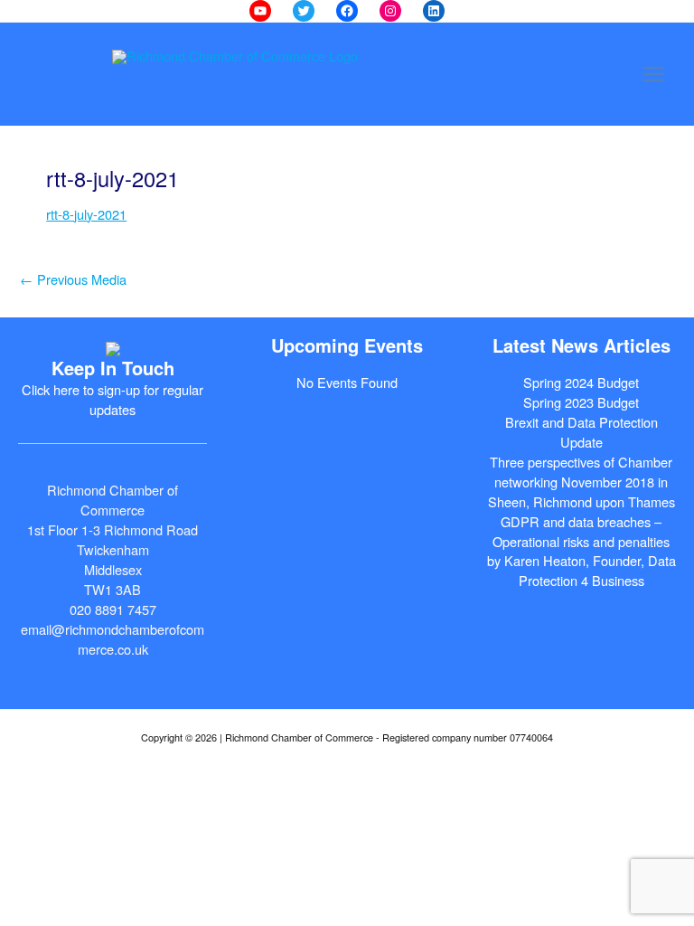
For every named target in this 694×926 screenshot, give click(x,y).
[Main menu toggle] (653, 74)
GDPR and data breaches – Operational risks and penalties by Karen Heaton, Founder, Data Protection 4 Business (581, 551)
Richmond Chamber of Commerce (347, 81)
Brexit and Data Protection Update (581, 431)
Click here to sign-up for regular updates (112, 399)
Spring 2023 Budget (581, 401)
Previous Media (73, 278)
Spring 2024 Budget (581, 382)
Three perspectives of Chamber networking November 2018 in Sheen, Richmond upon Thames (581, 481)
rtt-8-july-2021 (86, 213)
